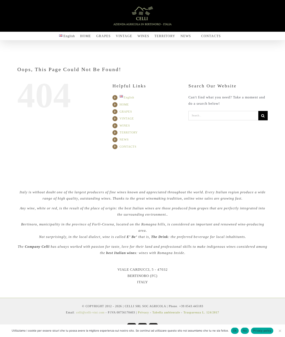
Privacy (143, 312)
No (245, 330)
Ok (235, 330)
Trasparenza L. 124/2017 (201, 312)
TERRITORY (129, 132)
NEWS (124, 139)
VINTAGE (127, 118)
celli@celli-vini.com (91, 312)
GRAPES (126, 111)
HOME (124, 104)
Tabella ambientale (166, 312)
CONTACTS (128, 146)
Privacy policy (262, 330)
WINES (125, 125)
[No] (280, 331)
